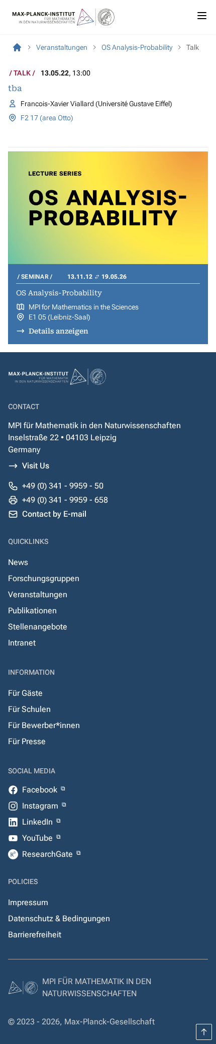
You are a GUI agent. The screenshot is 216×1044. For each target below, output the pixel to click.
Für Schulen (29, 709)
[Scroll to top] (204, 1032)
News (18, 562)
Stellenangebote (37, 626)
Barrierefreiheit (34, 934)
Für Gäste (25, 693)
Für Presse (27, 741)
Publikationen (32, 610)
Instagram (41, 806)
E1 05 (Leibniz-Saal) (59, 317)
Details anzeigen (58, 331)
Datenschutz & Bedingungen (59, 918)
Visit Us (35, 465)
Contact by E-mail (54, 514)
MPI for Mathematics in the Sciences (84, 307)
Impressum (28, 902)
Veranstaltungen (37, 594)
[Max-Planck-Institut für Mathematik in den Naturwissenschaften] (17, 47)
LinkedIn (38, 822)
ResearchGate (48, 854)
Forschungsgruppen (43, 578)
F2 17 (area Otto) (47, 118)
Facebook (40, 789)
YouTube (38, 838)
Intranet (22, 643)
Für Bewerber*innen (44, 725)
